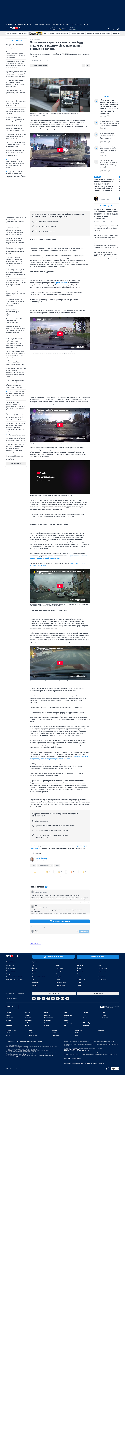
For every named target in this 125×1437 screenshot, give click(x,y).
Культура (59, 971)
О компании (10, 965)
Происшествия (82, 974)
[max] (53, 998)
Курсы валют (64, 24)
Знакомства (22, 24)
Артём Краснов (41, 858)
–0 (87, 902)
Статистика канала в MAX (14, 980)
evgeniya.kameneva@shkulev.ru (106, 1041)
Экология (101, 974)
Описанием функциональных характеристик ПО (76, 1050)
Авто (33, 965)
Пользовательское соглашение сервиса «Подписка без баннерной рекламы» (84, 1063)
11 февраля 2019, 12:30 (36, 60)
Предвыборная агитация (14, 977)
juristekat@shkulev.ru (47, 1055)
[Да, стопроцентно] (33, 821)
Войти (36, 932)
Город (34, 974)
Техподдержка (10, 974)
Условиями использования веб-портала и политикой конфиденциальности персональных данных (89, 1052)
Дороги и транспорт (38, 977)
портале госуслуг (60, 283)
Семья (79, 985)
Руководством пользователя (71, 1049)
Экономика (101, 977)
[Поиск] (109, 28)
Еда (33, 980)
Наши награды (10, 968)
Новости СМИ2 (35, 944)
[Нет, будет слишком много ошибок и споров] (33, 830)
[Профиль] (118, 28)
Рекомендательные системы (71, 1061)
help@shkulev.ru (18, 1056)
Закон (33, 865)
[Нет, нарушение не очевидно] (33, 226)
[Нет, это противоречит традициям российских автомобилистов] (33, 835)
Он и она (80, 965)
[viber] (48, 998)
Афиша (48, 24)
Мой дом (59, 977)
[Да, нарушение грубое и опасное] (33, 222)
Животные (35, 983)
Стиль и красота (103, 968)
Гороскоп (55, 24)
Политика (80, 971)
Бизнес (34, 968)
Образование (60, 985)
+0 (82, 902)
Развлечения (81, 980)
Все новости (16, 41)
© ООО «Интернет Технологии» (14, 1069)
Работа (79, 977)
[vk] (39, 998)
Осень (79, 968)
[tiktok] (67, 998)
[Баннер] (35, 33)
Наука (58, 980)
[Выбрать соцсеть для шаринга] (88, 65)
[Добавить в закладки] (83, 65)
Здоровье (35, 985)
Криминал (59, 968)
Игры (77, 24)
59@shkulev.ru (25, 1054)
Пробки (63, 29)
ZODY (72, 24)
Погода (29, 24)
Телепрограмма (39, 24)
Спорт (99, 965)
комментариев (40, 65)
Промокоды (84, 24)
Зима (57, 965)
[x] (58, 998)
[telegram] (34, 998)
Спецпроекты (102, 980)
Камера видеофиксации (45, 865)
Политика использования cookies (72, 1058)
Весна (34, 971)
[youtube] (62, 998)
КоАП (57, 865)
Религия (79, 983)
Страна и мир (102, 971)
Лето (57, 974)
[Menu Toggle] (7, 28)
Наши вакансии (11, 971)
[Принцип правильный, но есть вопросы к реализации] (33, 826)
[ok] (43, 998)
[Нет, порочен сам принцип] (33, 231)
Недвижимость (11, 24)
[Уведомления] (114, 28)
